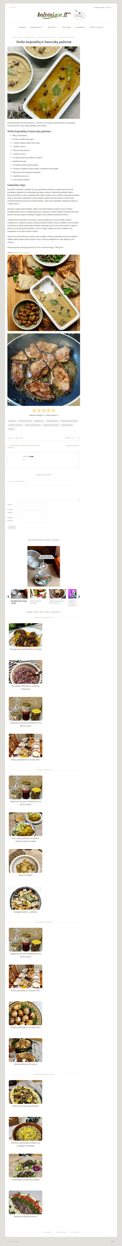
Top (112, 1241)
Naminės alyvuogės (72, 445)
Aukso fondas (17, 37)
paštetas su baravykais (33, 425)
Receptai (52, 27)
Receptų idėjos (96, 27)
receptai (11, 429)
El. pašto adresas (10, 511)
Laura (20, 438)
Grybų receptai (30, 37)
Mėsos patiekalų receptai (47, 37)
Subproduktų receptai (66, 37)
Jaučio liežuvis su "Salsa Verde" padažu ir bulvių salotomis (23, 446)
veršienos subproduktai (69, 421)
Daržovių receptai (44, 618)
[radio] (34, 410)
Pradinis (22, 27)
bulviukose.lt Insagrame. (21, 252)
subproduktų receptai (51, 425)
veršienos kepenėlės (15, 425)
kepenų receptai (67, 425)
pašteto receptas (52, 421)
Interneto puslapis (10, 519)
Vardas (10, 505)
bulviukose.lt (15, 1241)
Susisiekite (80, 27)
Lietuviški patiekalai (43, 922)
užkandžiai (12, 421)
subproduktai (39, 421)
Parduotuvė (36, 27)
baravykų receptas (25, 421)
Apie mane (66, 27)
